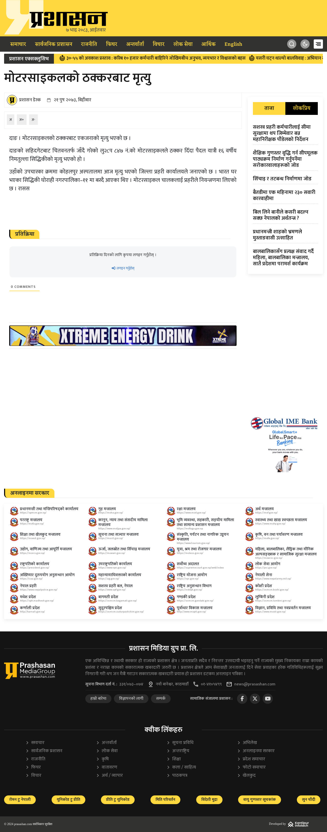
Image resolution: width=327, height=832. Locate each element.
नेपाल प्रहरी (28, 586)
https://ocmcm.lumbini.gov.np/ (273, 601)
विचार (159, 44)
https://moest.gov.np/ (32, 538)
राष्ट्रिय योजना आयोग (192, 575)
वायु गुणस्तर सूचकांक (259, 799)
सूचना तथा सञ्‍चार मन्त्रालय (118, 534)
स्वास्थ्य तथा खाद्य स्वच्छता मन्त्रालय (281, 520)
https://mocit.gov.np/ (110, 538)
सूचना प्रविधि (180, 742)
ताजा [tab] (269, 108)
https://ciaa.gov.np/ (31, 579)
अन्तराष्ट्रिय (178, 751)
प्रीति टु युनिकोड (118, 799)
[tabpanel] (285, 196)
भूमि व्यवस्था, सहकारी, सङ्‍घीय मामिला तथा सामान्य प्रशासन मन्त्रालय (205, 522)
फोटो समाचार (251, 767)
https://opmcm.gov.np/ (33, 513)
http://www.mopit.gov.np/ (191, 612)
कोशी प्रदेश (263, 586)
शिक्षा (174, 759)
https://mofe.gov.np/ (267, 538)
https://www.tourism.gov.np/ (193, 543)
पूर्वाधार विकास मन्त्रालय (195, 608)
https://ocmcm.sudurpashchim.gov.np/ (121, 612)
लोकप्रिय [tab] (301, 108)
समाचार (18, 44)
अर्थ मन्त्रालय (264, 509)
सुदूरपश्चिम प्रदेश (110, 608)
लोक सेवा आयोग (267, 564)
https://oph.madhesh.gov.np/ (37, 601)
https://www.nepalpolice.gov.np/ (38, 590)
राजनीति (89, 44)
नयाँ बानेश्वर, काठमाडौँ (172, 684)
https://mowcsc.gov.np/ (269, 558)
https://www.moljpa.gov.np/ (114, 529)
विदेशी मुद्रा (209, 799)
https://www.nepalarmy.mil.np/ (273, 579)
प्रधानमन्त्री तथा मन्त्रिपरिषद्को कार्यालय (49, 509)
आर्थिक (208, 44)
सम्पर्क (161, 698)
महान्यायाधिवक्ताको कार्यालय (119, 575)
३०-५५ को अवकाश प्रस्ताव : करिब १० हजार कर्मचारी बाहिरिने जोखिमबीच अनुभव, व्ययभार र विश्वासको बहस (139, 58)
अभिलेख (247, 742)
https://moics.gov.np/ (32, 553)
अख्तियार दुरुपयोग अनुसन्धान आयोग (47, 575)
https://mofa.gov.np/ (32, 524)
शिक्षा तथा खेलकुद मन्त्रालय (40, 534)
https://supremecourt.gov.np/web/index (200, 568)
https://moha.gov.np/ (110, 513)
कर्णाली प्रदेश (30, 608)
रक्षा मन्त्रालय (186, 509)
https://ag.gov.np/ (108, 579)
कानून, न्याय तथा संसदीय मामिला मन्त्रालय (123, 522)
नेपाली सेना (263, 575)
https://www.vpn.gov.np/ (112, 568)
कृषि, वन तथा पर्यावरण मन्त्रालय (279, 534)
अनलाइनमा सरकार (256, 751)
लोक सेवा (183, 44)
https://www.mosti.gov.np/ (270, 612)
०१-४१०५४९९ (211, 684)
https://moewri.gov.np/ (111, 553)
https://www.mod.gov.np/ (191, 513)
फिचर (111, 44)
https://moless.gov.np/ (190, 553)
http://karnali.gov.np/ (32, 612)
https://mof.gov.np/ (266, 513)
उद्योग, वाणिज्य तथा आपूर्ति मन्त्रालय (46, 549)
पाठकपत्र (177, 775)
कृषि (102, 759)
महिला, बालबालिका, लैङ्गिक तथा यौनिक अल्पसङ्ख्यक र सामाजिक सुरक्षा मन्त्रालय (286, 551)
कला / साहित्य (181, 767)
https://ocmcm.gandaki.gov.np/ (195, 601)
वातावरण (106, 767)
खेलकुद (246, 775)
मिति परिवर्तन (165, 799)
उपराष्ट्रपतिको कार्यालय (115, 564)
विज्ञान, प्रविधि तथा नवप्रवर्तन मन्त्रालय (283, 608)
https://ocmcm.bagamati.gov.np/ (117, 601)
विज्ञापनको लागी (131, 698)
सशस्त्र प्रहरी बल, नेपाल (115, 586)
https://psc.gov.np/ (266, 568)
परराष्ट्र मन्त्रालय (31, 520)
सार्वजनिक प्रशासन (53, 44)
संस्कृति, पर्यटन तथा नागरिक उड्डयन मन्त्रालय (203, 537)
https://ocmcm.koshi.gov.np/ (272, 590)
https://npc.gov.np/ (188, 579)
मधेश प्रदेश (28, 597)
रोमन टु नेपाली (20, 799)
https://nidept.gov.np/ (189, 590)
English (233, 44)
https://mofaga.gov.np (190, 529)
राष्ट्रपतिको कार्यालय (34, 564)
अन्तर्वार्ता (135, 44)
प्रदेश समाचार (251, 759)
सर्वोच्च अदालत (188, 564)
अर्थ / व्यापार (109, 775)
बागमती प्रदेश (108, 597)
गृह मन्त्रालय (107, 509)
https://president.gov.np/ (34, 568)
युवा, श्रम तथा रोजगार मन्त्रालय (199, 549)
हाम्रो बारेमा (98, 698)
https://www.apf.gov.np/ (112, 590)
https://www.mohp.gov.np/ (270, 524)
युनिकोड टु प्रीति (68, 799)
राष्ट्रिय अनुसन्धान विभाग (194, 586)
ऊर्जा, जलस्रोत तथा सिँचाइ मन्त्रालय (124, 549)
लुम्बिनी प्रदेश (265, 597)
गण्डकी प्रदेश (186, 597)
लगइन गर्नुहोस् (125, 268)
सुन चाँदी (308, 799)
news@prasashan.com (254, 684)
